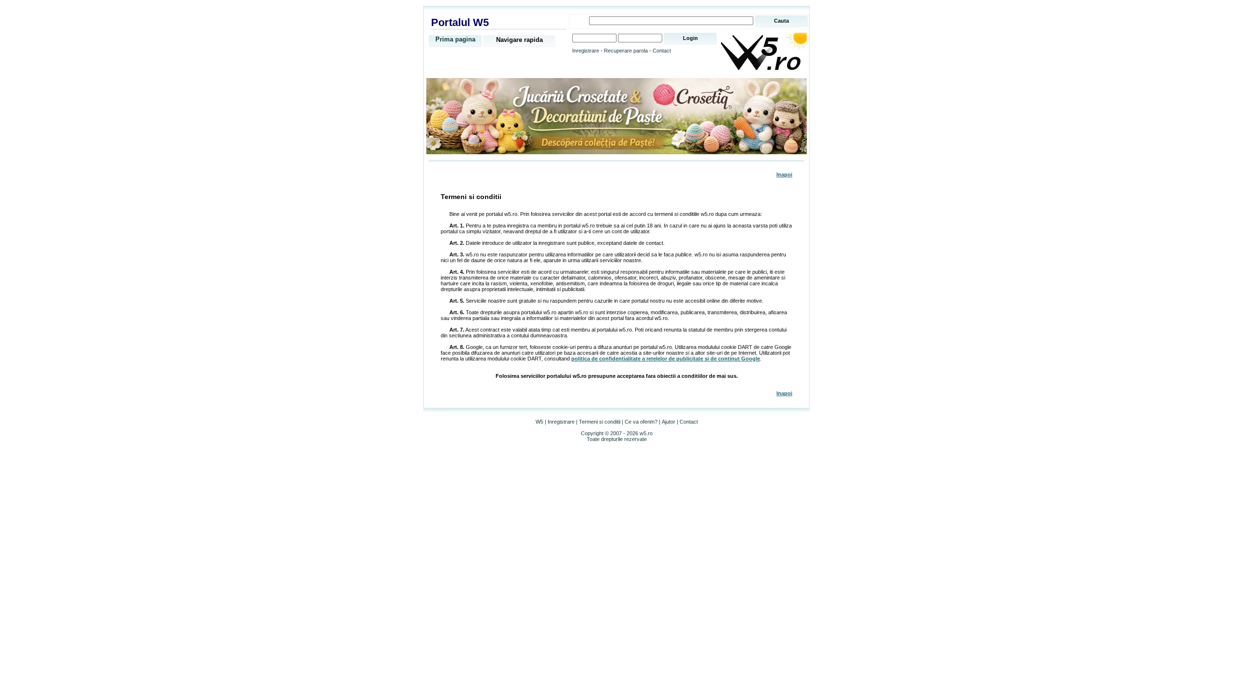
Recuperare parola (626, 50)
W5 (539, 422)
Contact (662, 50)
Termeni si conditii (599, 422)
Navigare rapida (519, 39)
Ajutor (668, 422)
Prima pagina (455, 39)
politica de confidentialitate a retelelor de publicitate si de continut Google (665, 358)
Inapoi (784, 174)
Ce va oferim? (641, 422)
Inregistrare (585, 50)
